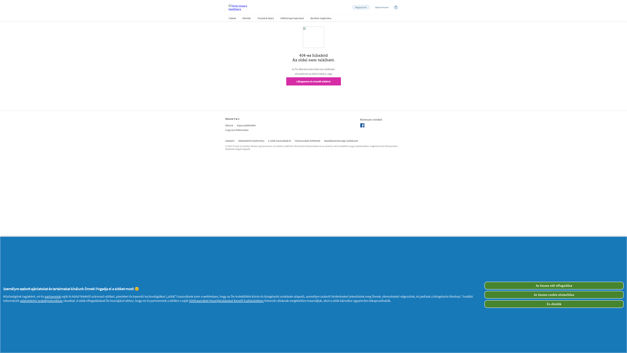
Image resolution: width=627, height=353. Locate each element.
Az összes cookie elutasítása (554, 295)
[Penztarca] (395, 7)
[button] (361, 7)
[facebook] (362, 125)
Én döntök (554, 304)
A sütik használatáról (279, 140)
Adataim (229, 140)
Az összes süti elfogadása (554, 285)
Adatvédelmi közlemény (251, 140)
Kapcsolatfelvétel (246, 125)
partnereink (53, 296)
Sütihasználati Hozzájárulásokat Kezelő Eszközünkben (226, 301)
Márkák (246, 18)
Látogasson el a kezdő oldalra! (313, 81)
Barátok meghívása (320, 18)
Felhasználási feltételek (307, 140)
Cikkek (232, 18)
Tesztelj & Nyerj (265, 18)
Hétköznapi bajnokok (292, 18)
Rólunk (229, 125)
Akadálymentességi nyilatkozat (341, 140)
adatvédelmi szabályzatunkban (41, 301)
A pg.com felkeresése (237, 130)
